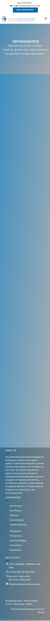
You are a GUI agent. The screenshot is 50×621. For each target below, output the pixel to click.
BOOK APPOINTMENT (25, 10)
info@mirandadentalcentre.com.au (26, 6)
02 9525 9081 (25, 3)
